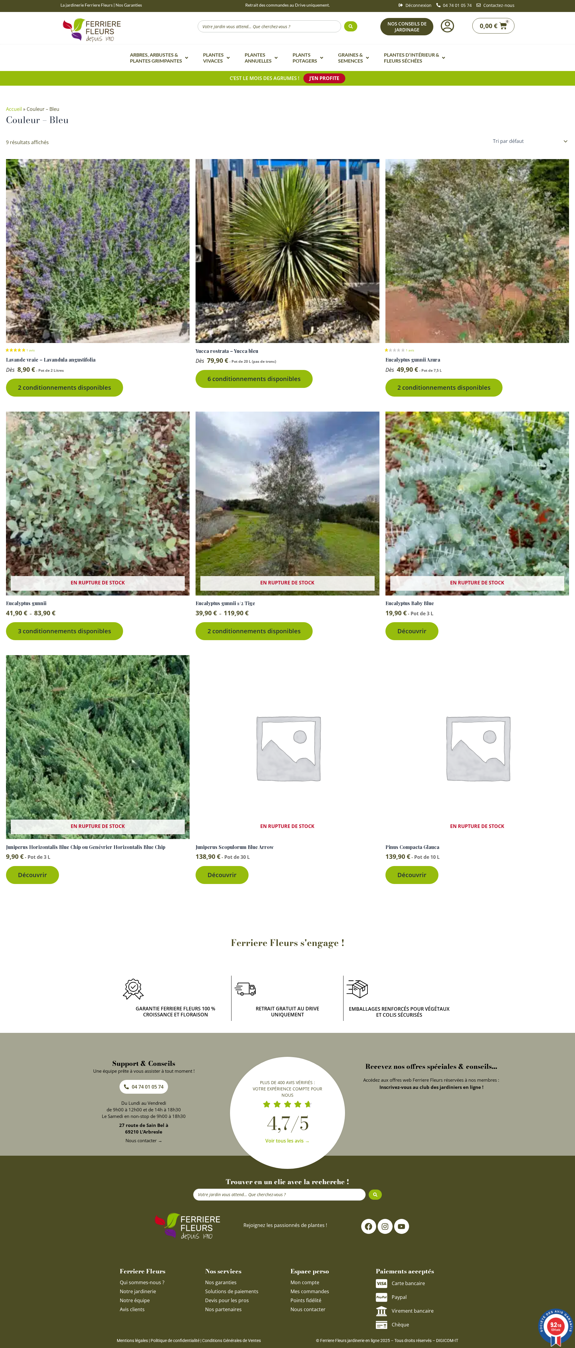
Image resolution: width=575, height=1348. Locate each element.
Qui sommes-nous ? (143, 1282)
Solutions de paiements (231, 1291)
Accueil (14, 109)
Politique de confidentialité (175, 1340)
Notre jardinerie (138, 1291)
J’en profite (324, 78)
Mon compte (304, 1282)
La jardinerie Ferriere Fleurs (86, 4)
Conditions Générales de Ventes (231, 1340)
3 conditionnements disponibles (64, 631)
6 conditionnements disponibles (254, 379)
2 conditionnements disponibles (64, 387)
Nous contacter (308, 1309)
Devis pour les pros (227, 1300)
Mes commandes (309, 1291)
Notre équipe (135, 1300)
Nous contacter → (143, 1140)
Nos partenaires (223, 1309)
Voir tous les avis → (287, 1140)
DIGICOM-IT (447, 1340)
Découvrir (411, 631)
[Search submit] (350, 26)
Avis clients (132, 1309)
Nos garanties (221, 1282)
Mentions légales (132, 1340)
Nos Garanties (129, 4)
